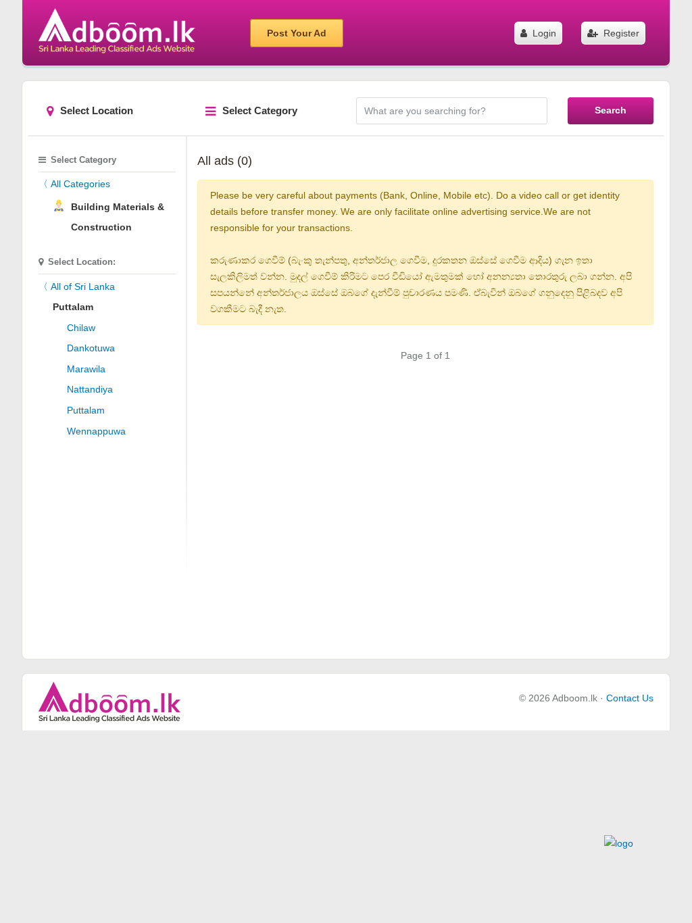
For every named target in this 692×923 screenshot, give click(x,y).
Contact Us (629, 698)
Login (543, 33)
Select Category (259, 110)
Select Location (96, 110)
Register (620, 33)
